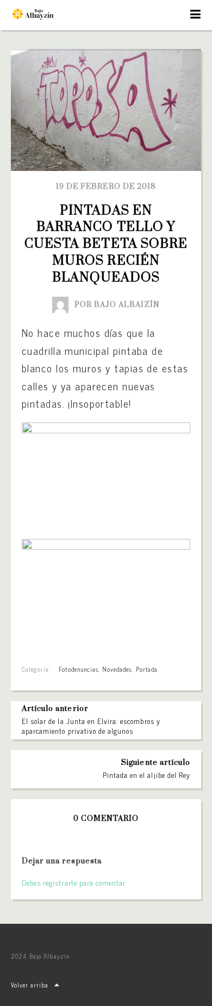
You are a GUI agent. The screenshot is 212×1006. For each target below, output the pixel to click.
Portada (147, 669)
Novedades (117, 669)
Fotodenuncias (78, 669)
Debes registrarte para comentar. (74, 882)
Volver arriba (30, 985)
